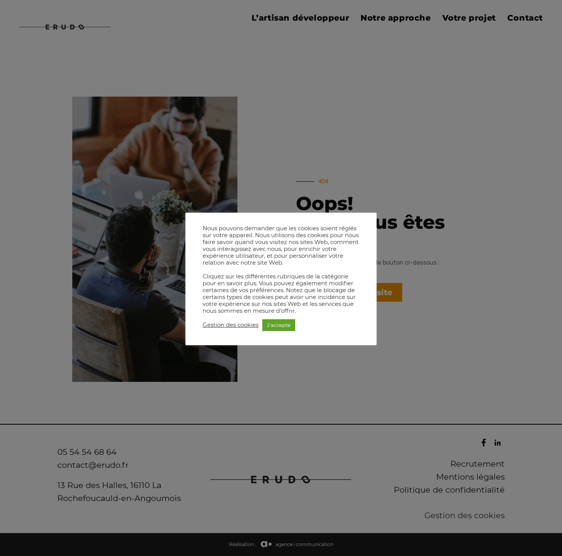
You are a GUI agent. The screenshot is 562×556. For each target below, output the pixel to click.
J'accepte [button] (279, 325)
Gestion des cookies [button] (230, 325)
